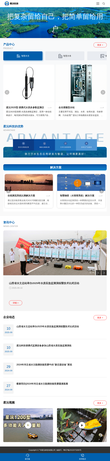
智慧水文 (25, 56)
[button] (11, 22)
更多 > (100, 45)
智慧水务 (67, 56)
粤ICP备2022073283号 (72, 450)
